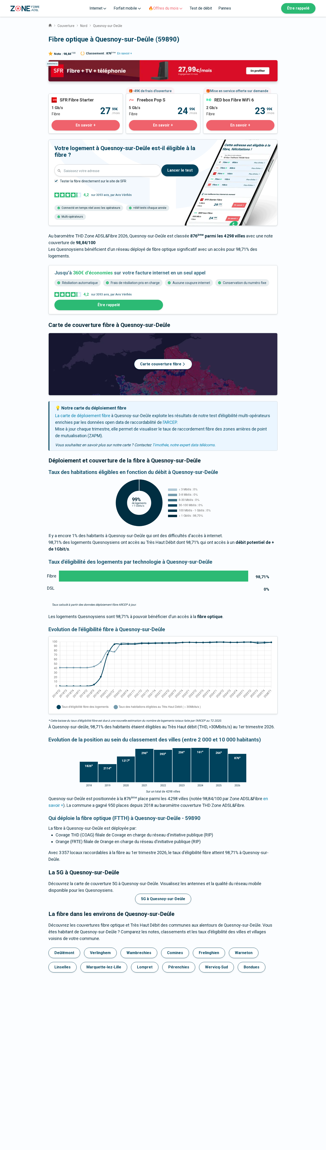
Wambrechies (138, 952)
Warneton (243, 952)
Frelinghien (209, 952)
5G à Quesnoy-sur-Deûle (163, 899)
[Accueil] (50, 24)
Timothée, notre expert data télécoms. (184, 445)
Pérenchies (178, 967)
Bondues (251, 967)
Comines (175, 952)
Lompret (144, 967)
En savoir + (124, 53)
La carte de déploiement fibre (82, 415)
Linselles (62, 967)
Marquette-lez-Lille (103, 967)
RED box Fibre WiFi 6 (222, 97)
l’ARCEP (170, 422)
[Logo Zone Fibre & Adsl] (25, 8)
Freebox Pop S (139, 97)
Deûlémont (64, 952)
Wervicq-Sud (216, 967)
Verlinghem (100, 952)
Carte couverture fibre (160, 364)
